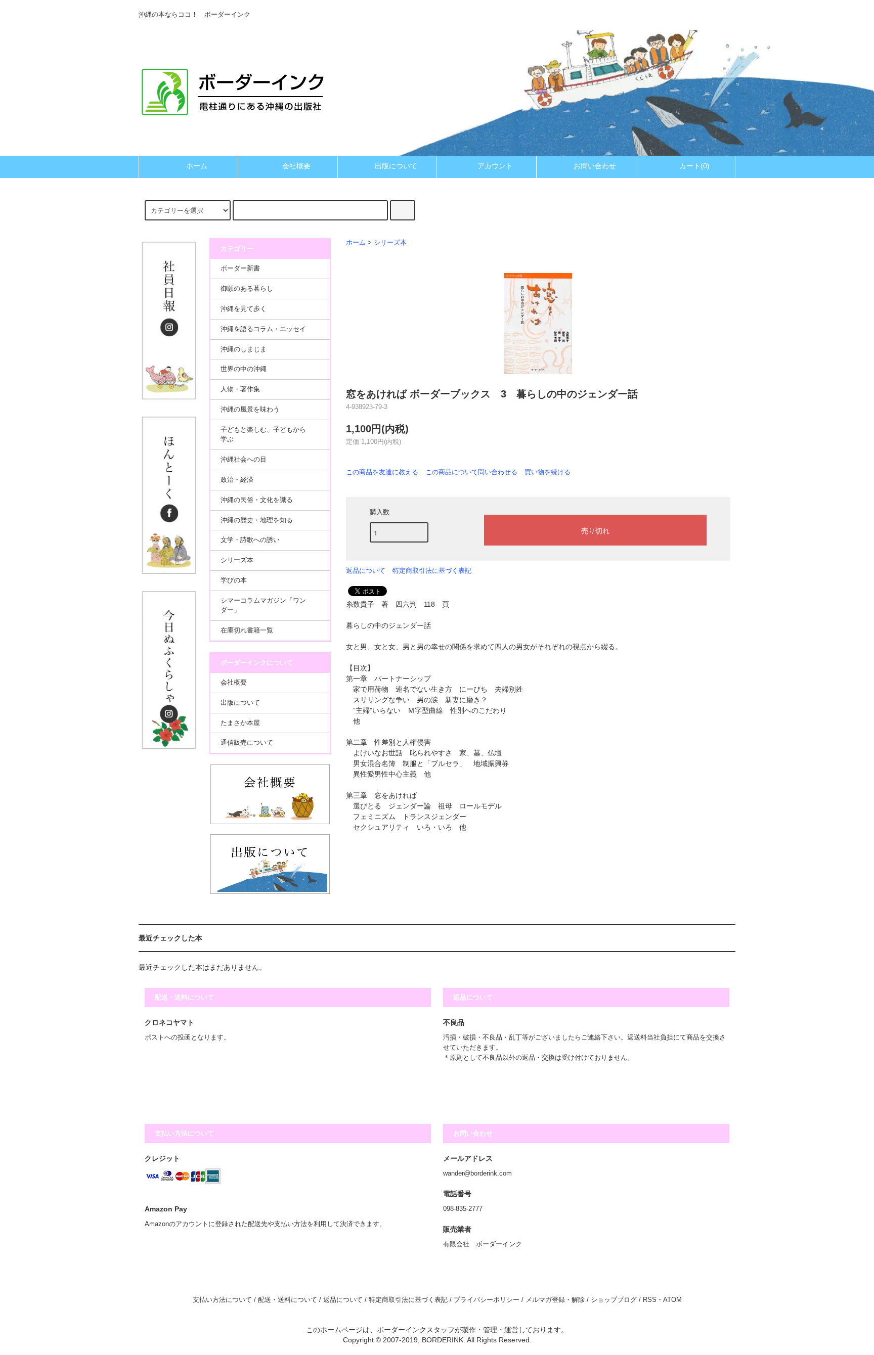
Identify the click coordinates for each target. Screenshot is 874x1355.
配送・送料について (287, 1299)
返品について (365, 570)
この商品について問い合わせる (471, 472)
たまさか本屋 (240, 723)
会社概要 (296, 166)
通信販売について (247, 742)
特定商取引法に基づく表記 (431, 570)
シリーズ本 (390, 242)
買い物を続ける (548, 472)
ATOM (672, 1299)
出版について (396, 166)
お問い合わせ (595, 166)
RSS (650, 1299)
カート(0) (694, 166)
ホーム (196, 166)
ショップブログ (614, 1299)
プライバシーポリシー (486, 1299)
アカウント (495, 166)
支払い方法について (222, 1299)
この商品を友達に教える (382, 472)
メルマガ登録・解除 (555, 1299)
